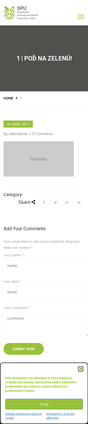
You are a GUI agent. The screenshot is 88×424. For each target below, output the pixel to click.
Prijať (44, 404)
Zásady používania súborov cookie (23, 416)
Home (8, 98)
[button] (80, 369)
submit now (24, 349)
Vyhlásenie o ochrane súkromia (60, 416)
